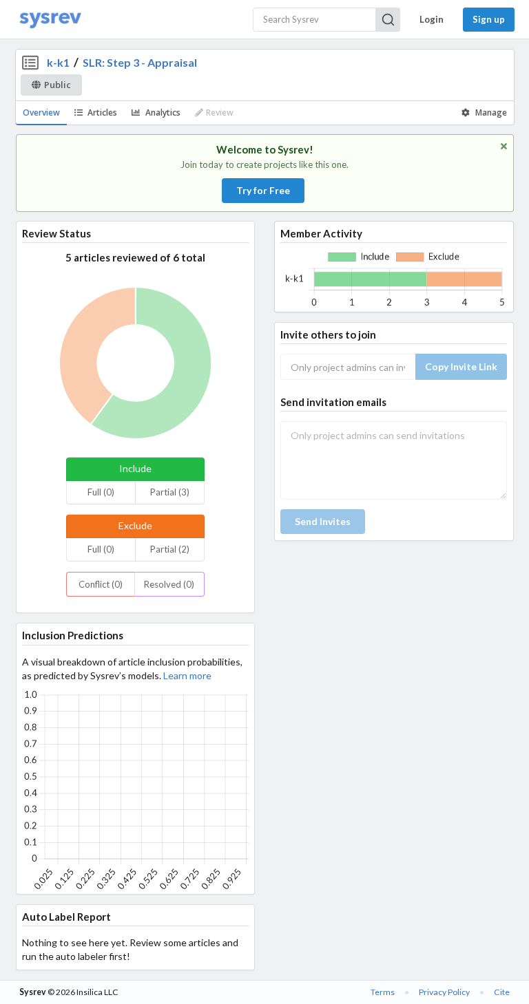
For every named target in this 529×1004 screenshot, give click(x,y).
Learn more (187, 675)
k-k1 (58, 62)
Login (431, 19)
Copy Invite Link (461, 366)
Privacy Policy (444, 992)
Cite (502, 992)
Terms (383, 992)
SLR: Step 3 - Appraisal (140, 62)
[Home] (50, 20)
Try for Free (263, 190)
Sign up (489, 19)
